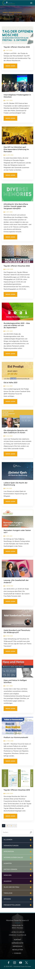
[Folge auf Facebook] (8, 962)
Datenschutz (17, 943)
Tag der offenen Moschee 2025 (17, 47)
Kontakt (17, 939)
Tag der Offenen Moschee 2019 (17, 790)
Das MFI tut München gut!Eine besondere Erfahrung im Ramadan (16, 149)
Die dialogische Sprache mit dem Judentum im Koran (16, 431)
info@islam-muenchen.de (17, 935)
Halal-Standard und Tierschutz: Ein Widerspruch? (17, 631)
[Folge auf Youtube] (20, 962)
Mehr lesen (10, 66)
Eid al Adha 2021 (10, 383)
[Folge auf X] (26, 962)
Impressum (17, 946)
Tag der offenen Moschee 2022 (17, 266)
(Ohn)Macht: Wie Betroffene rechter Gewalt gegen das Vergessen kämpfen (16, 206)
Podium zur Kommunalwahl (16, 737)
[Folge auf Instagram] (14, 962)
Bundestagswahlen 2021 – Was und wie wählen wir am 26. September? (17, 325)
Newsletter (17, 950)
